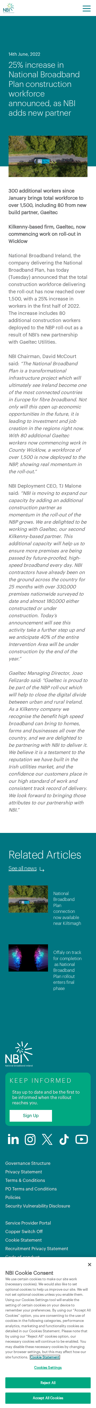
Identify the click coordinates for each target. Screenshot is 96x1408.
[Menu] (86, 8)
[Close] (89, 1264)
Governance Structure (27, 1163)
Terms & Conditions (25, 1180)
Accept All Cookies (48, 1398)
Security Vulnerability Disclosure (37, 1206)
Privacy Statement (23, 1172)
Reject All (48, 1383)
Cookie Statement (23, 1240)
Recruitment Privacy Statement (36, 1249)
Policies (13, 1198)
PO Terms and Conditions (31, 1189)
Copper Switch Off (24, 1232)
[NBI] (8, 8)
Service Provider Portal (28, 1223)
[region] (48, 1332)
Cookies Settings (48, 1367)
